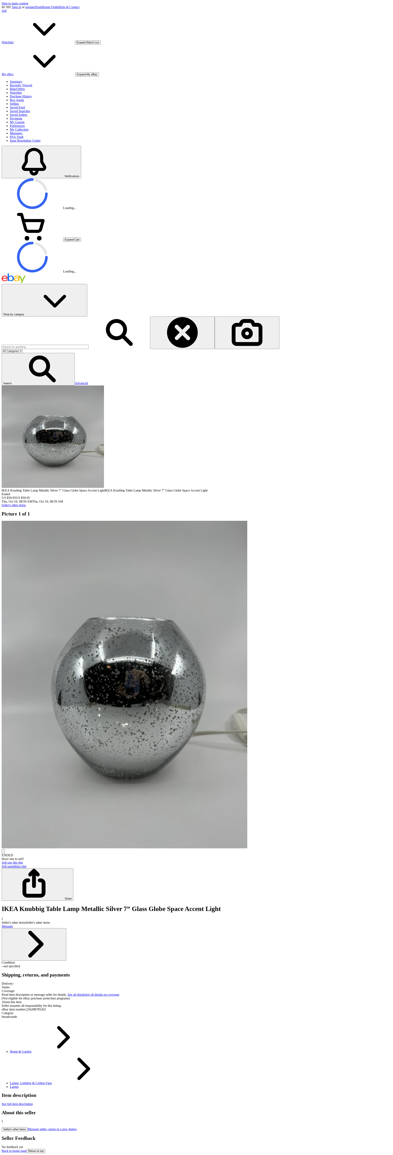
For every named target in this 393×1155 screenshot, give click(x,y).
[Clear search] (182, 332)
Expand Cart (72, 239)
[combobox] (45, 347)
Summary (16, 81)
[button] (38, 369)
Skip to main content (15, 3)
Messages (16, 133)
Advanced (81, 383)
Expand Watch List (88, 42)
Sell (4, 10)
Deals (38, 7)
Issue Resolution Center (25, 140)
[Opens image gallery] (3, 851)
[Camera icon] (247, 332)
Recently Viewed (21, 85)
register (30, 7)
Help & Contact (69, 7)
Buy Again (17, 100)
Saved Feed (17, 107)
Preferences (17, 126)
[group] (196, 685)
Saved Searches (20, 111)
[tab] (196, 1002)
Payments (16, 118)
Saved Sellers (18, 114)
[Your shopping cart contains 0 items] (32, 239)
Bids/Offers (17, 89)
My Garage (17, 122)
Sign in (16, 7)
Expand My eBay (87, 74)
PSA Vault (16, 137)
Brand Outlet (50, 7)
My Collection (19, 129)
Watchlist (16, 92)
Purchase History (21, 96)
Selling (14, 103)
